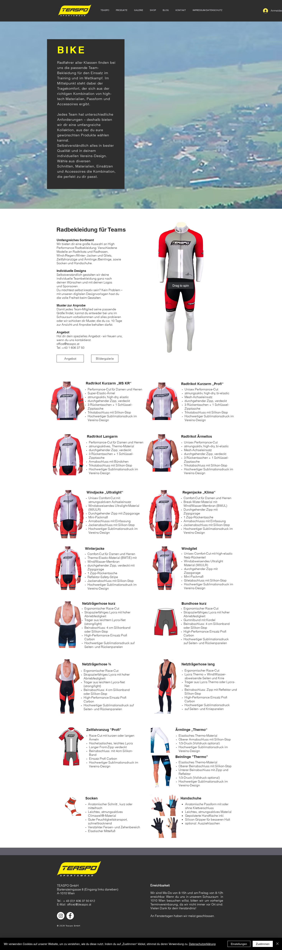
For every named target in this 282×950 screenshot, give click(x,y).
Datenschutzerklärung (202, 944)
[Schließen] (277, 944)
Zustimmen (263, 944)
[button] (104, 10)
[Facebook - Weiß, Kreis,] (70, 915)
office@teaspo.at (68, 344)
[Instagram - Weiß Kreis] (60, 915)
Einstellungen (239, 944)
